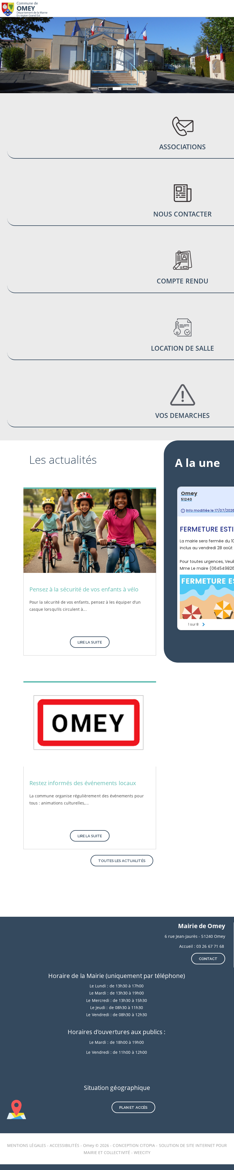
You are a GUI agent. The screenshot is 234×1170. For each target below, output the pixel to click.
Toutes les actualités (122, 861)
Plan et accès (133, 1107)
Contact (208, 959)
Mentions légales (27, 1145)
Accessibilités (65, 1145)
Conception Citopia (134, 1145)
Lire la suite (90, 642)
